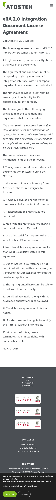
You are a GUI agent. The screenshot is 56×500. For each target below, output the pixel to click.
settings (33, 486)
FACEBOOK (29, 383)
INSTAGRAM (29, 386)
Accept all (10, 494)
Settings (24, 494)
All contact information (28, 451)
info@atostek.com (28, 448)
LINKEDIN (29, 377)
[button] (51, 5)
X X (27, 380)
